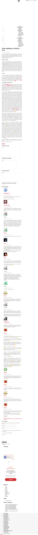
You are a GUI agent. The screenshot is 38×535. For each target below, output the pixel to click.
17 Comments (8, 52)
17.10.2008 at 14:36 (7, 323)
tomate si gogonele (6, 531)
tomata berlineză (6, 522)
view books (14, 459)
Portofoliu (20, 30)
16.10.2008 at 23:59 (7, 297)
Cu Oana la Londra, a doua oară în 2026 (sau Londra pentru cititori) (11, 505)
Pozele (3, 143)
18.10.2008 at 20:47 (7, 397)
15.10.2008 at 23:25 (7, 218)
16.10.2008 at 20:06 (7, 259)
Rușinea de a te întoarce (5, 170)
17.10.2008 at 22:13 (7, 334)
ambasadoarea (6, 193)
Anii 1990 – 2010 (21, 34)
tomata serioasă (6, 517)
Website (3, 428)
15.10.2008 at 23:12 (7, 206)
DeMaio (5, 372)
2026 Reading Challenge (9, 454)
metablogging (6, 524)
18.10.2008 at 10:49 (7, 374)
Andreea (8, 456)
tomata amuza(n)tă (6, 518)
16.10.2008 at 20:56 (7, 272)
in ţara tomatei (6, 521)
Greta (6, 489)
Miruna (6, 493)
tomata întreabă (6, 525)
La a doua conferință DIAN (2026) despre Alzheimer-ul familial (11, 506)
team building (7, 84)
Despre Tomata (20, 27)
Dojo (6, 488)
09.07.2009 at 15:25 (7, 417)
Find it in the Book (8, 500)
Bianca (6, 487)
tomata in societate (6, 526)
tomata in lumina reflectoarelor (8, 530)
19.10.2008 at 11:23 (7, 409)
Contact (20, 29)
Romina (6, 496)
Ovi (21, 76)
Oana (6, 495)
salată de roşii (6, 532)
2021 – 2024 (21, 32)
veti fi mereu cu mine (7, 519)
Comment (3, 434)
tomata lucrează (6, 529)
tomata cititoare (6, 513)
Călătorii (20, 35)
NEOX (5, 232)
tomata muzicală (6, 515)
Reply (11, 206)
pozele (15, 80)
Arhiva (20, 28)
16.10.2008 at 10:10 (7, 234)
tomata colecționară (6, 527)
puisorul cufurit (7, 205)
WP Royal (8, 533)
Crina (5, 257)
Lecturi (19, 31)
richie (5, 243)
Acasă (20, 26)
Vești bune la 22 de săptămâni (6, 158)
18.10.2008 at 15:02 (7, 386)
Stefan (5, 295)
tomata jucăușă (6, 516)
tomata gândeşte (6, 523)
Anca (6, 486)
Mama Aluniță (7, 492)
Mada (6, 491)
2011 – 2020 (21, 33)
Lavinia (6, 490)
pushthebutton (6, 321)
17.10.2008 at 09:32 (7, 309)
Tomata (5, 384)
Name (3, 425)
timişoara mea (6, 520)
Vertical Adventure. (10, 85)
